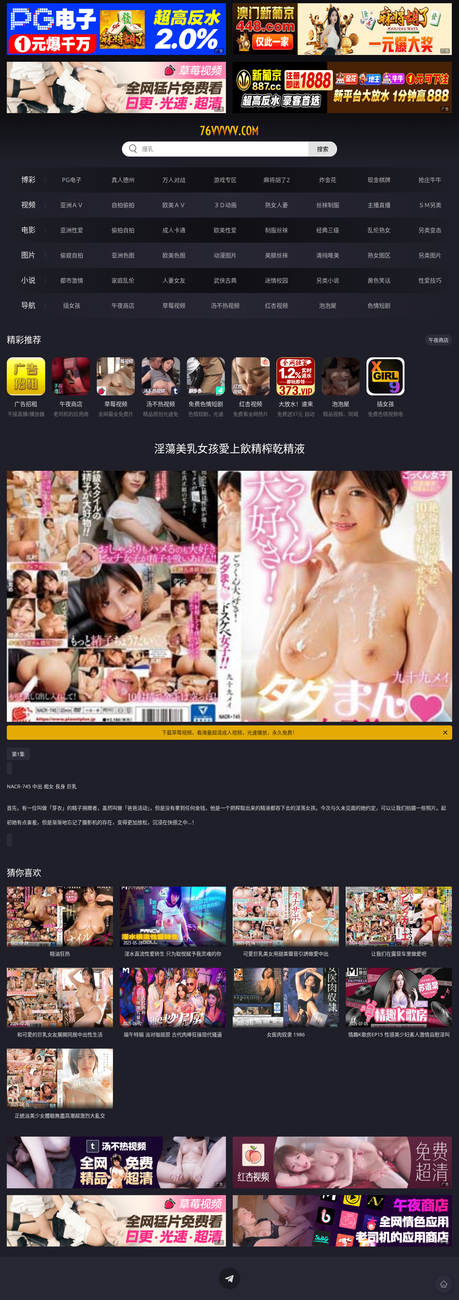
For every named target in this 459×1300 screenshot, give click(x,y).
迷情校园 (276, 280)
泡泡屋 (327, 306)
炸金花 (327, 180)
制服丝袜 (276, 230)
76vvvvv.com (229, 131)
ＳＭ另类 (429, 205)
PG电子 (71, 180)
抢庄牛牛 (429, 180)
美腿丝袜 (276, 255)
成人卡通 (173, 230)
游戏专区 (225, 180)
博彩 (28, 180)
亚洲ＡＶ (71, 205)
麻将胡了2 (277, 180)
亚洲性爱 (71, 230)
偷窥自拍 (71, 255)
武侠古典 (225, 280)
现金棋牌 (379, 180)
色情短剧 (379, 306)
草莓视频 (173, 306)
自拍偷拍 (123, 205)
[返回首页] (443, 1284)
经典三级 (327, 230)
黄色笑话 (379, 280)
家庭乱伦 (123, 280)
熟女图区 (379, 255)
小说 (28, 280)
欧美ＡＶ (173, 205)
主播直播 (379, 205)
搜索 (322, 149)
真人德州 (123, 180)
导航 (28, 305)
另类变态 (429, 230)
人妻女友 (173, 280)
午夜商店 (123, 306)
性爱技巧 (429, 280)
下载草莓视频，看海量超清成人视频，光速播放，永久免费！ (229, 732)
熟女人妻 (276, 205)
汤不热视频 (225, 306)
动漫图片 (225, 255)
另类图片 (429, 255)
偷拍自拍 (123, 230)
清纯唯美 (327, 255)
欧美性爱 (225, 230)
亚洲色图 (123, 255)
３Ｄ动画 (225, 205)
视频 (28, 205)
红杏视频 (276, 306)
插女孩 (71, 306)
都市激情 (71, 280)
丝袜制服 (327, 205)
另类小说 (327, 280)
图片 (28, 255)
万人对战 (173, 180)
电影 (28, 230)
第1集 (18, 754)
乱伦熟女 (379, 230)
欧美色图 (173, 255)
